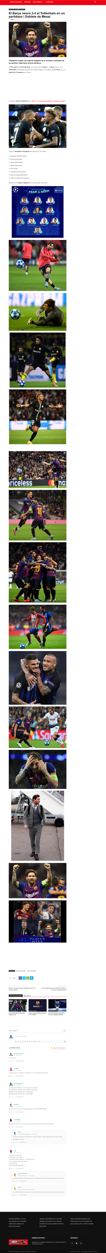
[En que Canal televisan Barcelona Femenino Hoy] (18, 1005)
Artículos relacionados (16, 995)
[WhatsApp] (28, 978)
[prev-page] (10, 1018)
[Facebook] (20, 978)
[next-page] (12, 1018)
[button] (95, 2)
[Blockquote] (30, 1042)
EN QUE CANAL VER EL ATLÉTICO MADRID (81, 1224)
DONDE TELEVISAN (13, 1010)
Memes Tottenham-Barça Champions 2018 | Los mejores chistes (22, 989)
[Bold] (16, 1042)
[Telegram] (31, 978)
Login (64, 1030)
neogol (12, 19)
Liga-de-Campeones (31, 970)
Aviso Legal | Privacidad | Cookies (89, 1251)
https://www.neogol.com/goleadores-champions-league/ (48, 101)
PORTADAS (27, 2)
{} (36, 1041)
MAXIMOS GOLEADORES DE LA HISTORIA (51, 1219)
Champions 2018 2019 (21, 970)
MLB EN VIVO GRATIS (14, 1226)
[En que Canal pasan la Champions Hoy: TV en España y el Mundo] (57, 1005)
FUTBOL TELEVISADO (16, 2)
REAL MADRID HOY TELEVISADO (17, 1221)
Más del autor (27, 995)
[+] (39, 1041)
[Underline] (20, 1042)
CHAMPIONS (49, 2)
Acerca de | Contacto (75, 1251)
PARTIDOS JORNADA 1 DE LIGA (17, 1219)
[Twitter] (24, 978)
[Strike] (23, 1042)
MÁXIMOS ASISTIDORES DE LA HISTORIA (51, 1221)
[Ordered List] (25, 1042)
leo (26, 1175)
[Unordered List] (27, 1042)
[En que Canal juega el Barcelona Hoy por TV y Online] (38, 1005)
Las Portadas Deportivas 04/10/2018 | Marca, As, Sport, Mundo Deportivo (54, 989)
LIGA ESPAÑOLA (37, 2)
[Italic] (18, 1042)
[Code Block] (32, 1042)
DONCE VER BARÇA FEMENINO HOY (80, 1219)
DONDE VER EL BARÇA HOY (16, 1224)
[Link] (34, 1042)
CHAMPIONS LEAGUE (13, 9)
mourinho (27, 1134)
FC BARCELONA (22, 9)
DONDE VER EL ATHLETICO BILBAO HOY (81, 1221)
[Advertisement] (37, 87)
